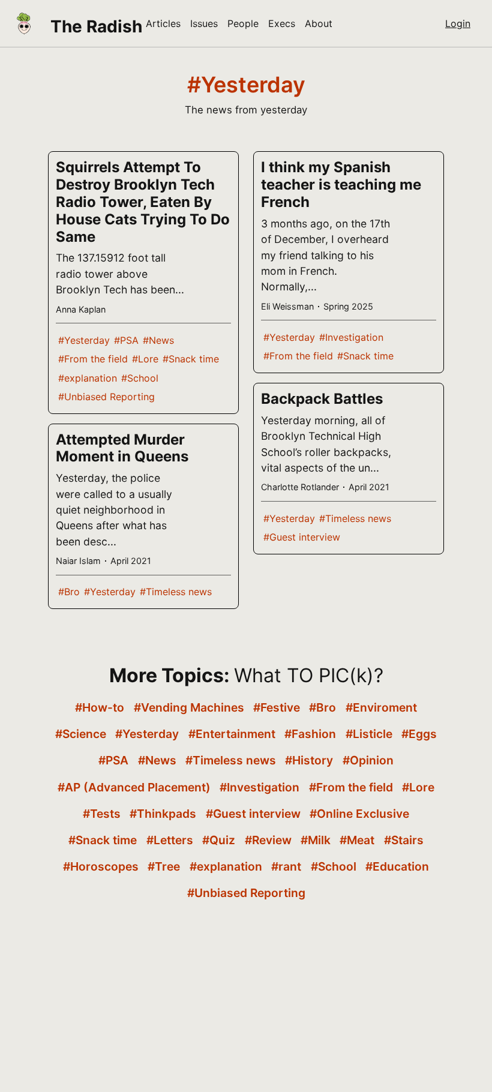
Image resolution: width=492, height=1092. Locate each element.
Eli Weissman (287, 306)
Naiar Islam (78, 561)
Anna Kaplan (81, 309)
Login (457, 23)
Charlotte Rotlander (300, 487)
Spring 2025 (348, 306)
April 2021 (130, 561)
